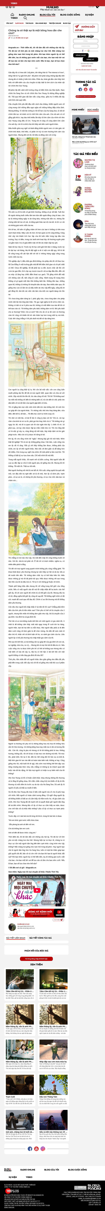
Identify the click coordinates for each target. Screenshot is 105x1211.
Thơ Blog (29, 23)
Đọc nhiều (93, 109)
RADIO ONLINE (27, 14)
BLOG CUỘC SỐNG (70, 14)
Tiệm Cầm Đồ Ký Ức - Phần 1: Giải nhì (53, 991)
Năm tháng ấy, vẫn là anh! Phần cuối (20, 1027)
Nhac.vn (97, 1205)
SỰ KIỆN (89, 14)
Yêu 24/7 (9, 23)
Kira (87, 221)
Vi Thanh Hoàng (89, 235)
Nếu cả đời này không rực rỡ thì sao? (53, 1132)
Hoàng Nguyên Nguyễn (88, 190)
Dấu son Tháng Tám (48, 1097)
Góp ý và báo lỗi (95, 1202)
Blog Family (68, 23)
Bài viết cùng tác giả (41, 937)
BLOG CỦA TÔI (47, 14)
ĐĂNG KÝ (90, 59)
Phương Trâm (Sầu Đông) (89, 206)
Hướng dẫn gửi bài (85, 28)
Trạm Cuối (10, 1097)
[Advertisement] (41, 1158)
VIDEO (14, 3)
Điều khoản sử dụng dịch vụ (91, 1200)
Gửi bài (91, 6)
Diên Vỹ (88, 175)
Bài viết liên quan (15, 937)
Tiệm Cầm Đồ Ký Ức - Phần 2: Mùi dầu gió (20, 991)
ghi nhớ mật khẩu (87, 63)
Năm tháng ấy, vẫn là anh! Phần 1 (20, 1062)
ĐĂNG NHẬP (81, 55)
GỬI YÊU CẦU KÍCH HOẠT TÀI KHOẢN (86, 69)
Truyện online (55, 23)
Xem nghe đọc (41, 23)
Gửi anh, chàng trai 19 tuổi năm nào (20, 1132)
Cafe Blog (19, 23)
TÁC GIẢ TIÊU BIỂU (85, 154)
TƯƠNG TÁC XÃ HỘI (85, 83)
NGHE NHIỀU (78, 109)
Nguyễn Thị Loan (90, 161)
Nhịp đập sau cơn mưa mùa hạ (53, 1062)
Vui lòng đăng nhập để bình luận (36, 959)
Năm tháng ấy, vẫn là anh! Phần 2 (53, 1027)
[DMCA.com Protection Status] (80, 1187)
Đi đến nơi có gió (22, 38)
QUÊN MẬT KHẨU (86, 66)
